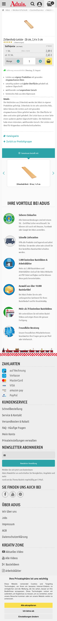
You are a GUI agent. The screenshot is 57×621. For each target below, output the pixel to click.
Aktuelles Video (14, 551)
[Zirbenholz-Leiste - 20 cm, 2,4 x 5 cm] (29, 24)
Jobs (4, 517)
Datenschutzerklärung (15, 536)
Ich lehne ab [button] (28, 611)
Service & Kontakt (12, 415)
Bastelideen (12, 564)
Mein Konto (8, 434)
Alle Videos (11, 558)
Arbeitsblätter (13, 570)
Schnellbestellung (12, 408)
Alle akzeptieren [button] (28, 605)
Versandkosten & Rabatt (15, 421)
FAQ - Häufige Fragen (14, 427)
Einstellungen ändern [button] (28, 616)
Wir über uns (9, 511)
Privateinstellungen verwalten (19, 440)
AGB (4, 530)
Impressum (8, 524)
